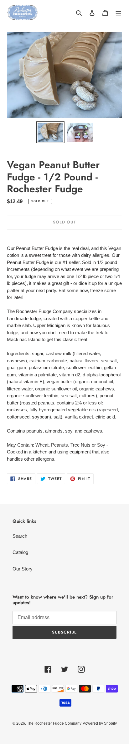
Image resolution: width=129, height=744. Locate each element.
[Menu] (118, 12)
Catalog (20, 552)
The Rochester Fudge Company (54, 723)
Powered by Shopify (100, 723)
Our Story (23, 568)
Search (20, 536)
